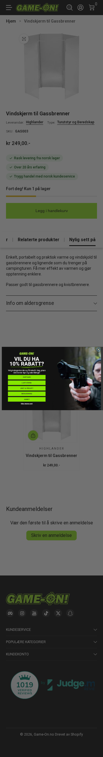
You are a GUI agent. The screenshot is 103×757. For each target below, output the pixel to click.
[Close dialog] (98, 349)
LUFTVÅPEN (26, 383)
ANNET (27, 399)
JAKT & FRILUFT (26, 388)
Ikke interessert (26, 403)
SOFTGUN (27, 377)
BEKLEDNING (26, 393)
